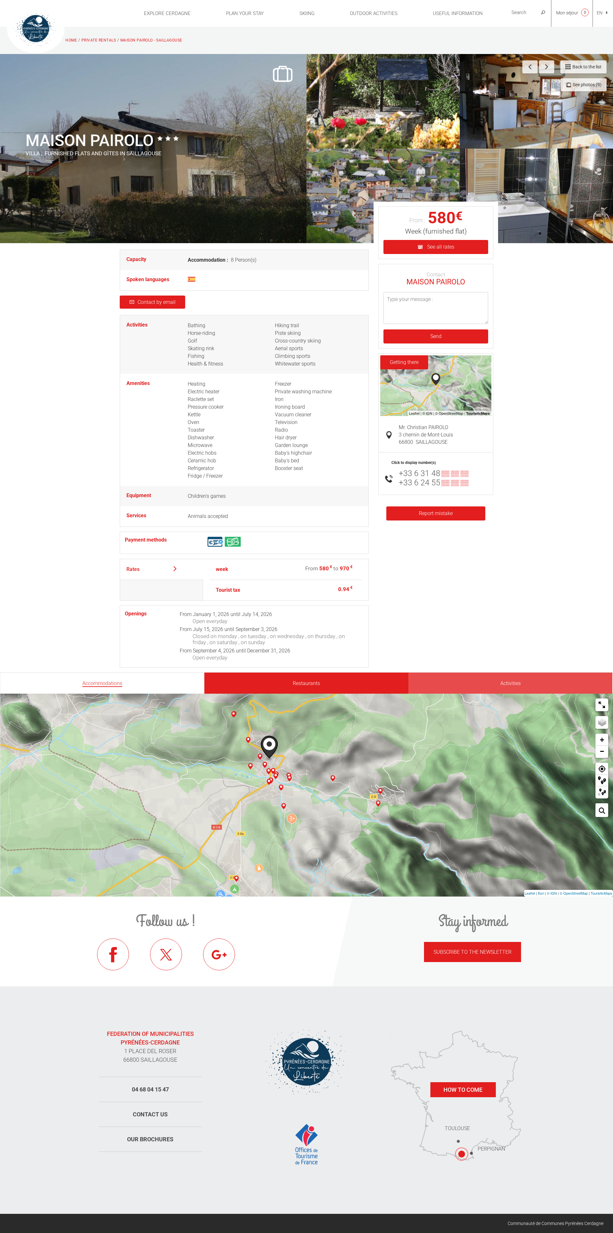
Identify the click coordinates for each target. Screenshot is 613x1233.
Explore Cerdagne (167, 13)
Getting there (404, 362)
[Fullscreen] (602, 705)
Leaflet (530, 893)
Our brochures (150, 1139)
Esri (541, 893)
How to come (462, 1089)
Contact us (150, 1114)
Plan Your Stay (245, 13)
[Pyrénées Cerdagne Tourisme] (35, 28)
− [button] (602, 751)
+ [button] (602, 740)
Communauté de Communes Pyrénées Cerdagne (555, 1223)
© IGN (552, 893)
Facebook (113, 954)
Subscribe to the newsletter (472, 952)
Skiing (306, 13)
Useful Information (458, 13)
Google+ (219, 954)
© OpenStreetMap (574, 893)
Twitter (166, 954)
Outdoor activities (373, 13)
